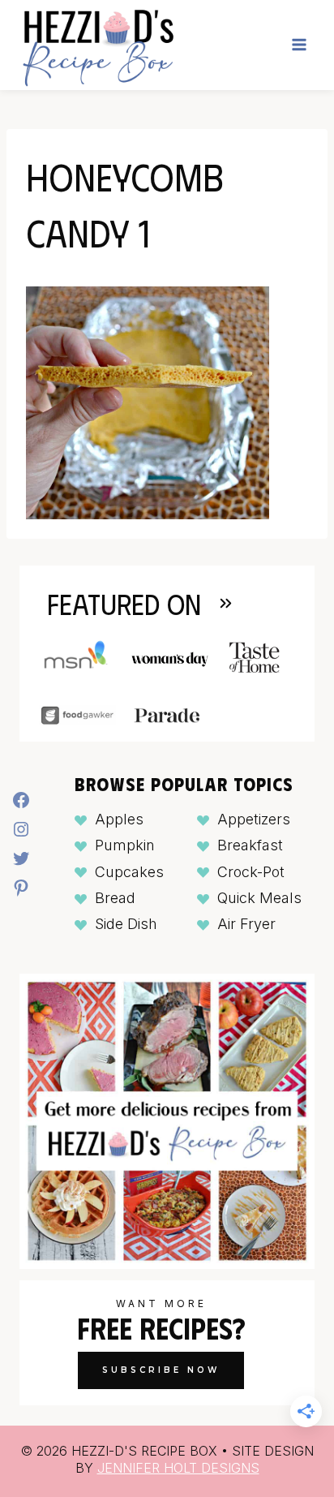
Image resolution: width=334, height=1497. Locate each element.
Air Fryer (246, 923)
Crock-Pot (251, 871)
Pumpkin (125, 845)
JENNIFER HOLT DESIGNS (178, 1468)
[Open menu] (299, 45)
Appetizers (253, 819)
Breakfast (250, 845)
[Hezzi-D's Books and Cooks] (97, 45)
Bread (115, 897)
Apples (119, 819)
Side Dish (126, 923)
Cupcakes (129, 871)
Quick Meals (259, 897)
